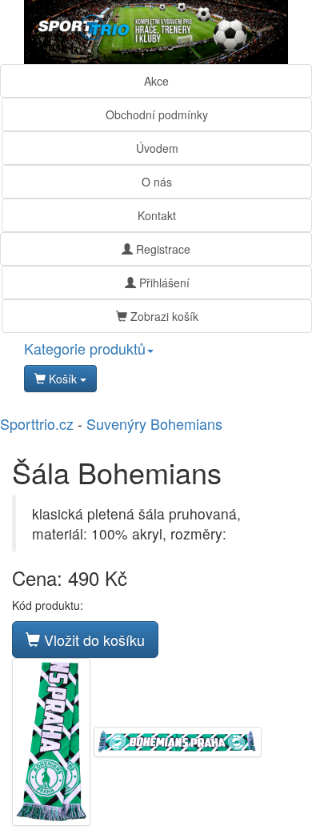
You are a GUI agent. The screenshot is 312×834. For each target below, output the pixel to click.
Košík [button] (63, 379)
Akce (156, 81)
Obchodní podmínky (157, 114)
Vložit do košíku (92, 639)
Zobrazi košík (162, 316)
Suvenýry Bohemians (154, 423)
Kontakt (157, 215)
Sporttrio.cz (37, 423)
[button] (156, 349)
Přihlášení (163, 283)
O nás (157, 182)
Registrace (161, 249)
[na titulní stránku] (156, 32)
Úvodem (157, 148)
